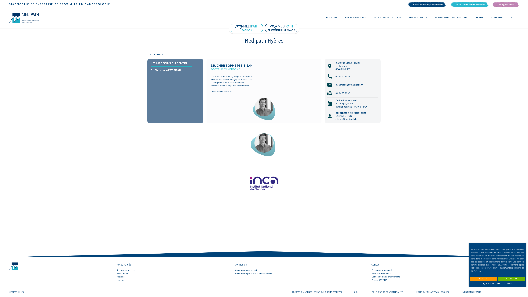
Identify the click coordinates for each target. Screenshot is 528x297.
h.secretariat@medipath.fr (349, 84)
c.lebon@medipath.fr (346, 119)
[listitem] (175, 70)
